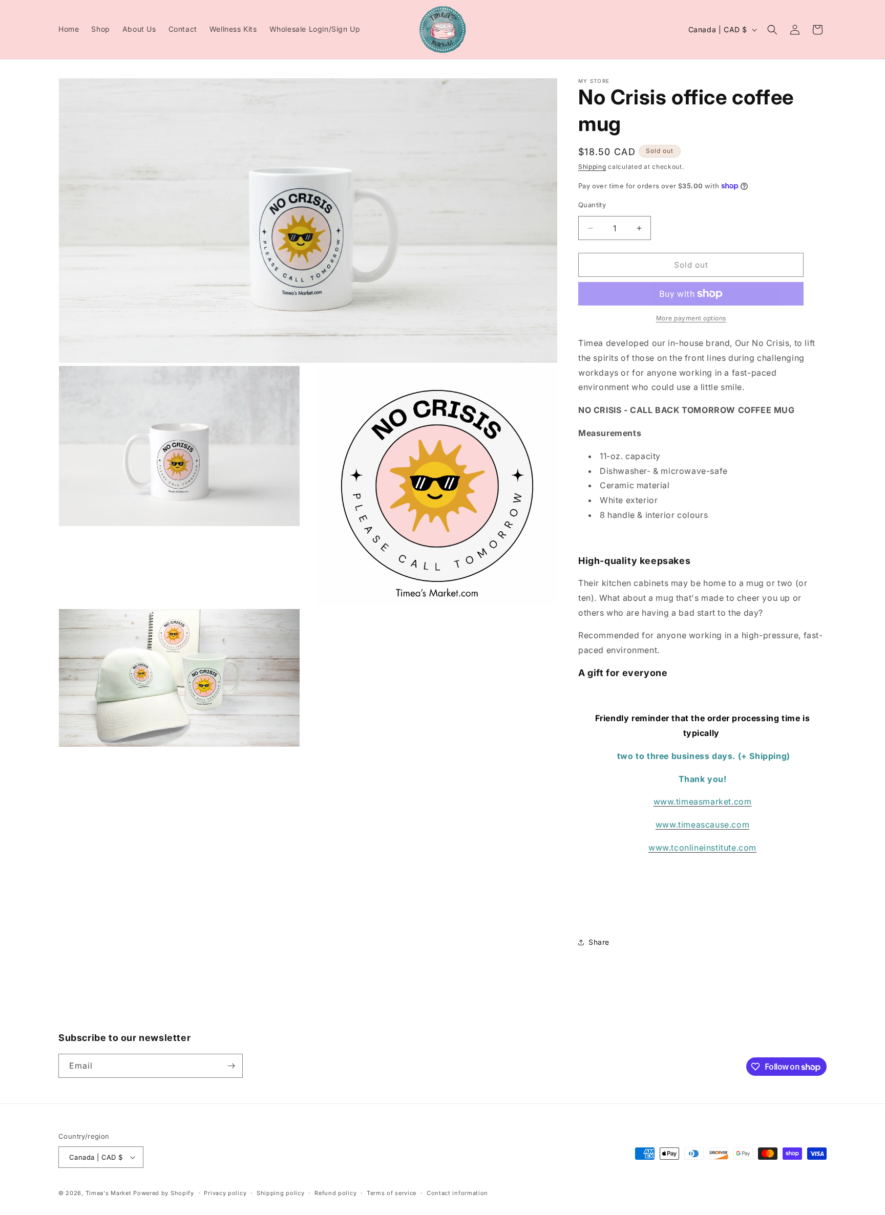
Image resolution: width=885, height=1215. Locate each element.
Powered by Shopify (163, 1193)
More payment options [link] (691, 318)
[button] (772, 29)
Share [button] (598, 942)
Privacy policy (225, 1193)
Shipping (592, 166)
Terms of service (391, 1193)
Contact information (457, 1193)
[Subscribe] (231, 1066)
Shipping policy (281, 1193)
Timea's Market (110, 1193)
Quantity (592, 205)
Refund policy (335, 1193)
